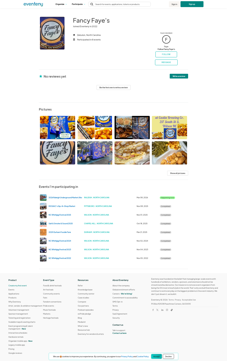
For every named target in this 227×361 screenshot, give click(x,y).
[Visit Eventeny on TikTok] (172, 310)
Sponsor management (18, 314)
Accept (156, 356)
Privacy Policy (127, 356)
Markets (46, 314)
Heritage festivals (50, 318)
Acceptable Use (189, 300)
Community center (86, 293)
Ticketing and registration (19, 318)
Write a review (179, 76)
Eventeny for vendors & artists (91, 334)
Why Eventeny (14, 301)
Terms (115, 306)
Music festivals (49, 310)
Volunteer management (18, 310)
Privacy (115, 310)
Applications (13, 293)
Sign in (174, 4)
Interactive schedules (17, 333)
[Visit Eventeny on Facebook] (153, 310)
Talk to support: (119, 331)
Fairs (45, 297)
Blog (80, 318)
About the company (121, 285)
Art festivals (48, 289)
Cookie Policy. (143, 356)
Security (116, 318)
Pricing (11, 349)
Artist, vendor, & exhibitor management (25, 306)
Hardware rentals (15, 337)
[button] (61, 4)
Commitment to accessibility (125, 297)
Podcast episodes (86, 310)
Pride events (48, 306)
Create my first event (17, 285)
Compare (82, 301)
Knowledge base (85, 289)
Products (12, 297)
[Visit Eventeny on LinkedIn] (162, 310)
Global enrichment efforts (123, 289)
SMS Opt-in (117, 301)
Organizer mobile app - (20, 341)
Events (11, 289)
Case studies (83, 297)
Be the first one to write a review (113, 87)
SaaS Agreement (119, 314)
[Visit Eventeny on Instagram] (167, 309)
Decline (168, 356)
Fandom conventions (52, 301)
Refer (80, 285)
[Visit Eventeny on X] (157, 310)
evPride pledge (84, 314)
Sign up (192, 4)
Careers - (122, 293)
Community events (51, 293)
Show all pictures (177, 173)
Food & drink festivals (52, 285)
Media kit (82, 322)
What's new (83, 326)
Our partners (83, 306)
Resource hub (84, 330)
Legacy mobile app (16, 345)
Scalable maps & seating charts (21, 322)
